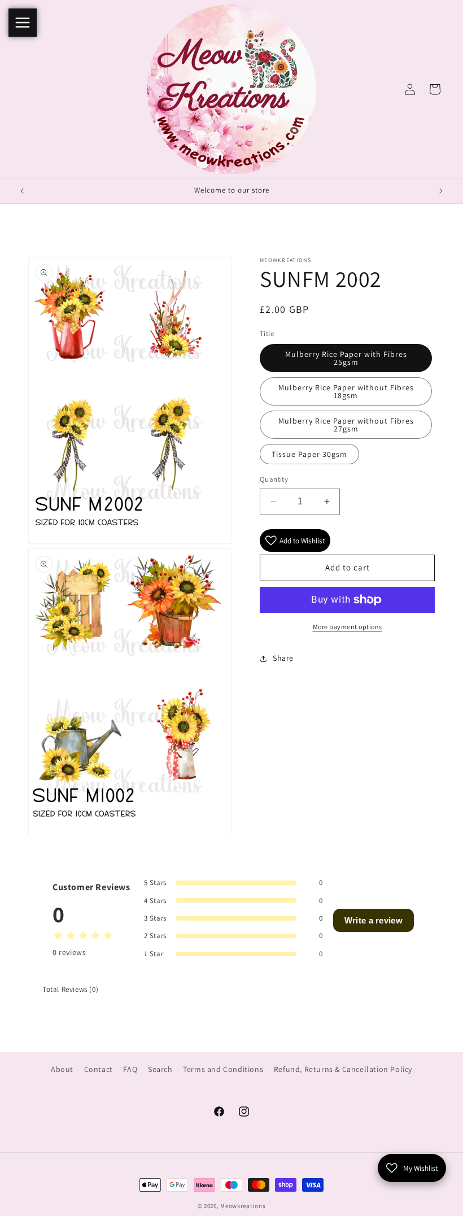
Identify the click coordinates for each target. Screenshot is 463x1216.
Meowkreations (242, 1206)
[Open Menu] (22, 22)
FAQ (130, 1069)
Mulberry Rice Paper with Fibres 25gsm (346, 358)
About (62, 1069)
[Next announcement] (441, 190)
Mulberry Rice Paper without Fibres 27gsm (346, 425)
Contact (98, 1069)
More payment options (347, 626)
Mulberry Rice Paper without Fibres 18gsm (346, 391)
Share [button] (283, 658)
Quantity (274, 479)
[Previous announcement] (22, 190)
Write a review (373, 920)
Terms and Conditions (223, 1069)
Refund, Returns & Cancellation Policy (343, 1069)
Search (160, 1069)
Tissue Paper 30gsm (309, 454)
